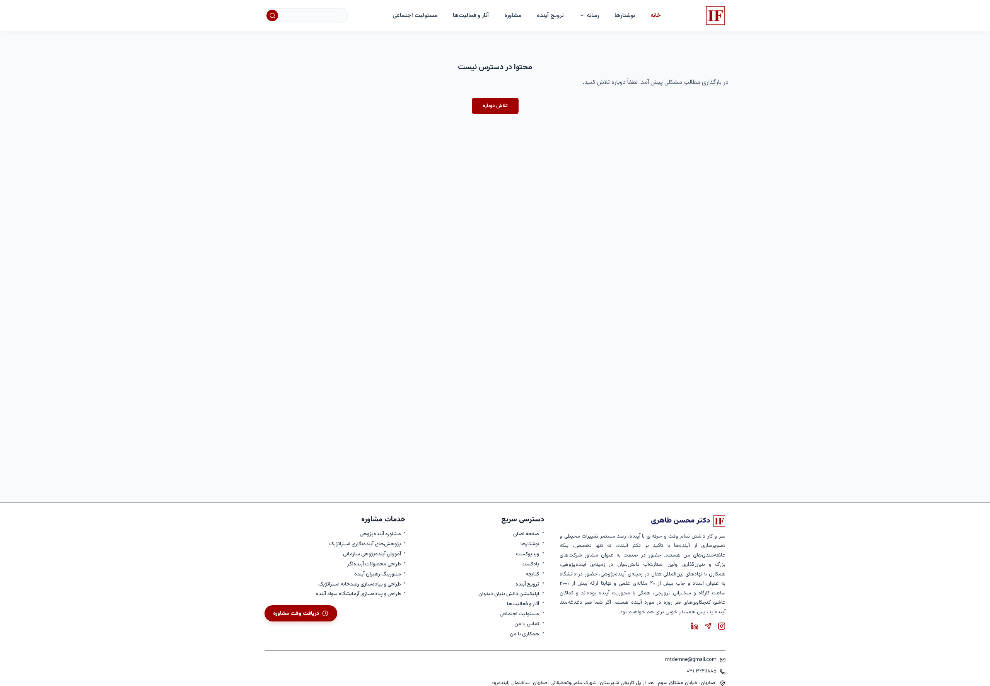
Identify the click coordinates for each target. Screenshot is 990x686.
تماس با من (526, 624)
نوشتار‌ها (624, 15)
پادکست (530, 564)
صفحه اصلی (526, 534)
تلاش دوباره (495, 106)
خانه (655, 15)
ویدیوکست (527, 554)
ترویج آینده (550, 15)
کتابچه (532, 574)
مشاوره (512, 15)
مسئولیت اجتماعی (415, 15)
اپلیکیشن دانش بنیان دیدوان (508, 594)
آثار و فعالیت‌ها (471, 15)
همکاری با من (524, 634)
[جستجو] (272, 15)
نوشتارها (530, 544)
